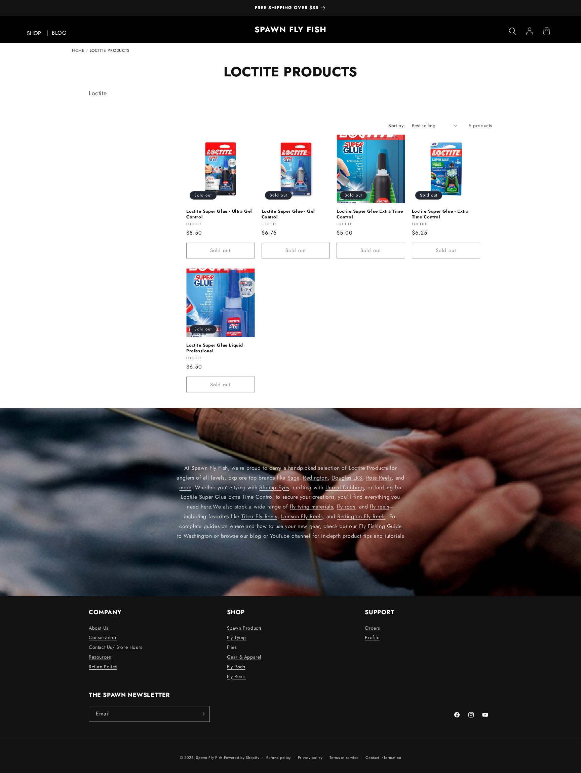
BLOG (59, 33)
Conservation (103, 637)
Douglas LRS (347, 478)
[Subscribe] (202, 714)
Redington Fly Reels (361, 516)
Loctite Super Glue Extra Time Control (370, 214)
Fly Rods (236, 666)
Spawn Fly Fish (210, 757)
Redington (315, 478)
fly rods (346, 507)
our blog (250, 536)
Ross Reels (379, 478)
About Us (99, 628)
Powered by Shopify (242, 757)
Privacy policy (310, 757)
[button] (513, 31)
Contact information (383, 757)
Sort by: (396, 125)
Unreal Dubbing (344, 487)
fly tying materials (311, 507)
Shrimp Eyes (274, 487)
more (185, 487)
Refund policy (278, 757)
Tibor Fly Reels (259, 516)
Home (78, 50)
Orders (372, 628)
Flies (232, 647)
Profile (372, 637)
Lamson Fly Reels (302, 516)
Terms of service (344, 757)
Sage (293, 478)
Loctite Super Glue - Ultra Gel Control (219, 214)
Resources (100, 657)
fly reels (379, 507)
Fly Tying (236, 637)
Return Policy (103, 666)
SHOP (34, 33)
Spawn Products (244, 628)
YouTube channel (290, 536)
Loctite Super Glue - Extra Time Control (440, 214)
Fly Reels (236, 676)
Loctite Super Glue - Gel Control (288, 214)
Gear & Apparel (244, 657)
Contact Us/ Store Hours (116, 647)
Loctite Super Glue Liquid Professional (214, 348)
